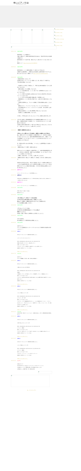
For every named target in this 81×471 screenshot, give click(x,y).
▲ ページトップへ (31, 390)
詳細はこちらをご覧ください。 (22, 251)
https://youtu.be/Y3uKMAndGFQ (40, 73)
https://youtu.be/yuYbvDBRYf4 (30, 63)
